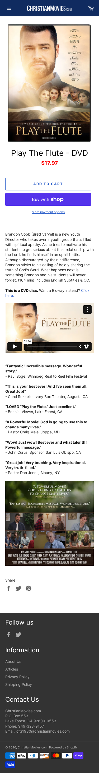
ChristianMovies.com (33, 747)
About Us (13, 661)
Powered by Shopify (63, 747)
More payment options (48, 212)
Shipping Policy (18, 684)
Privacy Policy (17, 676)
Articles (11, 669)
